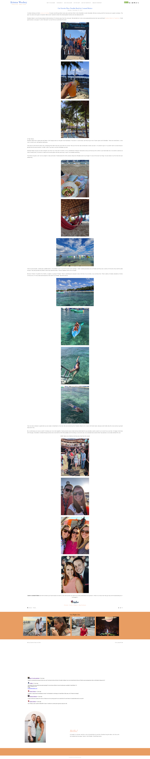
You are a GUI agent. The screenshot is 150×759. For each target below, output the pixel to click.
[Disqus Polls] (75, 660)
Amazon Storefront (97, 2)
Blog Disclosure (68, 2)
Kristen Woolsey (18, 2)
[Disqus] (75, 690)
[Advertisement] (25, 751)
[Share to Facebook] (118, 607)
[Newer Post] (41, 642)
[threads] (134, 3)
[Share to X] (120, 607)
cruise (30, 607)
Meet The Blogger (51, 2)
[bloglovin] (136, 3)
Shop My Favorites (85, 2)
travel (34, 607)
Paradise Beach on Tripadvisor (112, 18)
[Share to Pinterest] (122, 607)
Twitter (71, 605)
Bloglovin (76, 605)
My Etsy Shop (77, 2)
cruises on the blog (44, 13)
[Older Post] (114, 642)
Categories (59, 2)
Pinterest (66, 605)
